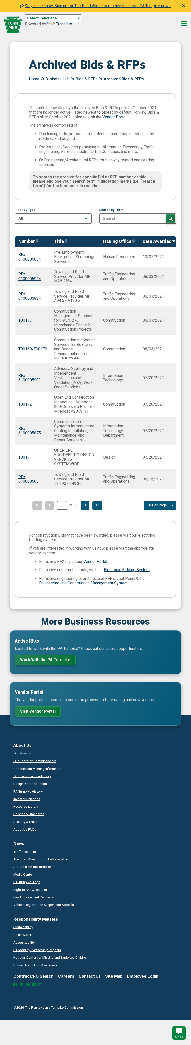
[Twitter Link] (21, 984)
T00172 (25, 404)
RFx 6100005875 (29, 430)
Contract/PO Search (33, 976)
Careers (66, 976)
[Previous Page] (49, 505)
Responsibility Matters (35, 919)
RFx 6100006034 (29, 256)
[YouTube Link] (40, 984)
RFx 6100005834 (29, 296)
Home (34, 79)
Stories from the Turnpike (32, 867)
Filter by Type (25, 210)
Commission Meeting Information (37, 769)
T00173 (25, 320)
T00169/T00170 (32, 349)
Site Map (114, 976)
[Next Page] (85, 505)
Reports (37, 950)
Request (30, 890)
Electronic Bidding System (127, 569)
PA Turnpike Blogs (26, 882)
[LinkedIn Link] (34, 984)
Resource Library (25, 806)
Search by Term (111, 210)
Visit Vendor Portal (38, 711)
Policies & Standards (28, 814)
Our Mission (22, 753)
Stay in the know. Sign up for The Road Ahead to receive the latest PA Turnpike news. (98, 5)
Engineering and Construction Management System (83, 583)
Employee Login (142, 976)
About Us (22, 745)
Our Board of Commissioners (34, 761)
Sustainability (23, 927)
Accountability (24, 942)
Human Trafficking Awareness (35, 965)
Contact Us (90, 976)
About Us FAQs (24, 829)
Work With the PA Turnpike (45, 659)
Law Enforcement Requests (33, 897)
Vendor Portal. (114, 117)
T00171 (25, 457)
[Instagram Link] (28, 984)
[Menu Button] (184, 23)
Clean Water (22, 935)
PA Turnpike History (28, 791)
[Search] (170, 218)
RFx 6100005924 (29, 276)
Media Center (23, 874)
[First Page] (37, 505)
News (18, 843)
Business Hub (57, 79)
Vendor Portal (95, 561)
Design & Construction (30, 784)
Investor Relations (26, 799)
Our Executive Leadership (32, 776)
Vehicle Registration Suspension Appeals (43, 905)
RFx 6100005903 (29, 377)
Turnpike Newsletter (41, 859)
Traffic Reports (24, 852)
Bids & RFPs (87, 79)
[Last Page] (97, 505)
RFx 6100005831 (29, 479)
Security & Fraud (25, 822)
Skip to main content (43, 24)
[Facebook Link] (15, 984)
